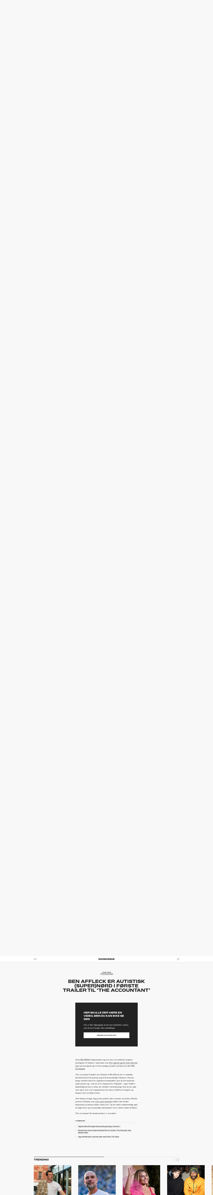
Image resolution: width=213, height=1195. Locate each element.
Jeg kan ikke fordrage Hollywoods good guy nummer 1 (99, 1126)
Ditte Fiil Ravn (107, 974)
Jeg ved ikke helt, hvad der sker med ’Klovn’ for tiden (98, 1136)
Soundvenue (106, 959)
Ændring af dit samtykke (106, 1035)
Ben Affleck (85, 1060)
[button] (177, 1160)
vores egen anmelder (103, 1101)
